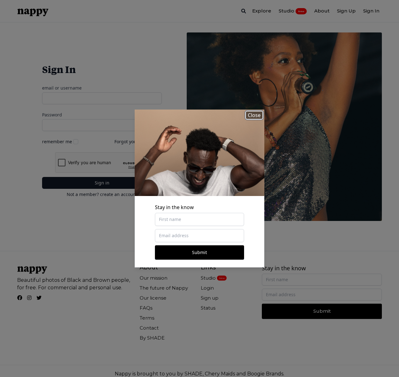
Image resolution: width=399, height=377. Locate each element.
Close (254, 115)
